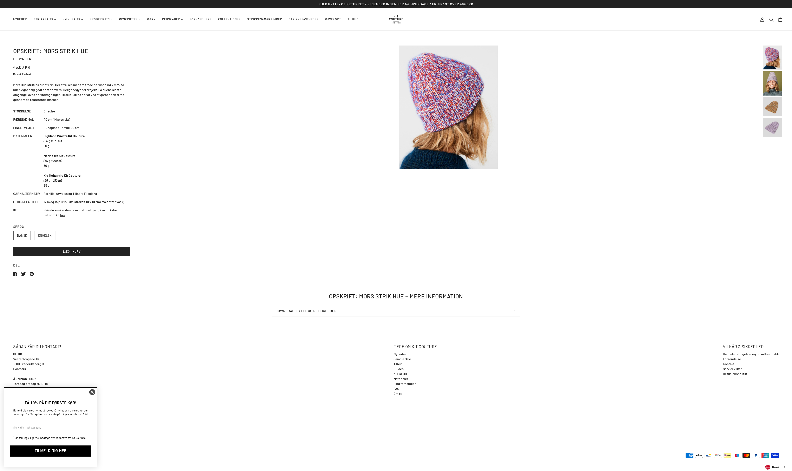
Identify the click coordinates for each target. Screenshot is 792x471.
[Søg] (771, 19)
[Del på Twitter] (24, 273)
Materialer (401, 379)
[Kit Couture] (396, 19)
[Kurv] (780, 19)
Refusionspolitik (735, 374)
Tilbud (398, 364)
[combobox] (775, 467)
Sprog (18, 226)
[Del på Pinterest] (31, 273)
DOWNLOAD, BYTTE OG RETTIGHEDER (306, 311)
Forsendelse (732, 359)
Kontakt (728, 364)
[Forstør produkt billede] (448, 107)
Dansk (775, 467)
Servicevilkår (732, 369)
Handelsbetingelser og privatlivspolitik (751, 354)
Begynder (22, 59)
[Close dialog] (92, 392)
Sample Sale (402, 359)
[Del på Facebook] (16, 273)
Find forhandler (405, 384)
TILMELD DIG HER (50, 451)
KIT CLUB (400, 374)
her (62, 215)
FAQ (396, 388)
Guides (399, 369)
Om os (398, 393)
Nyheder (400, 354)
